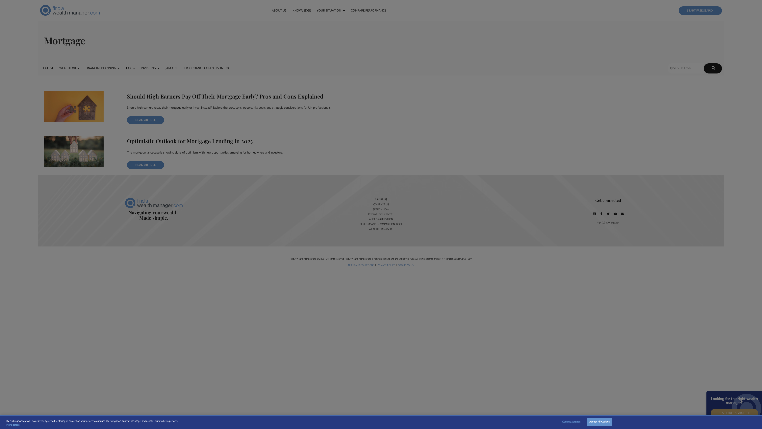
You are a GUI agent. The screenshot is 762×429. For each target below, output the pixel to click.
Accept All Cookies (599, 422)
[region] (381, 422)
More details (12, 425)
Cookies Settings (571, 422)
